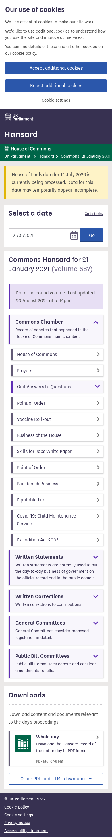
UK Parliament (17, 156)
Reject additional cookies (56, 85)
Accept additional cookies (56, 68)
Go (92, 235)
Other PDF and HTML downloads (54, 778)
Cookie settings (56, 100)
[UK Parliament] (19, 117)
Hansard (21, 134)
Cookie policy (16, 807)
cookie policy (24, 53)
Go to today (94, 214)
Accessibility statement (26, 830)
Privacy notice (17, 822)
